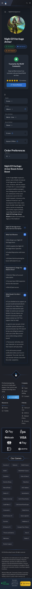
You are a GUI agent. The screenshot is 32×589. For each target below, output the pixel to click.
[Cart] (30, 3)
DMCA (26, 413)
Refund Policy (25, 417)
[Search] (27, 3)
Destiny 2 (6, 465)
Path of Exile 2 (25, 476)
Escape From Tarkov (23, 527)
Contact (26, 396)
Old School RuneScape (22, 504)
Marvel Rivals (6, 487)
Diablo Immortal (7, 499)
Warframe (6, 538)
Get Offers (26, 583)
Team (26, 388)
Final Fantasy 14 (7, 516)
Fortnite (5, 521)
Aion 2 (27, 532)
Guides (6, 411)
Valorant (15, 465)
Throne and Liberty (8, 532)
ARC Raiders (25, 487)
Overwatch (6, 510)
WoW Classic (25, 465)
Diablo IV (5, 493)
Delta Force (25, 510)
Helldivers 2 (25, 521)
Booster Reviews (17, 85)
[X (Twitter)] (3, 397)
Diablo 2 (26, 538)
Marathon (26, 482)
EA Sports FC (7, 527)
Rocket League (7, 544)
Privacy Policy (25, 422)
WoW (4, 470)
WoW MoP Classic (23, 470)
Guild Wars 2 (6, 504)
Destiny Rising (7, 482)
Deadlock (5, 476)
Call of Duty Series (23, 499)
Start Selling (24, 392)
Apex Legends (25, 516)
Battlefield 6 (25, 493)
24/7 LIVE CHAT (13, 397)
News (6, 408)
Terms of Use (26, 409)
